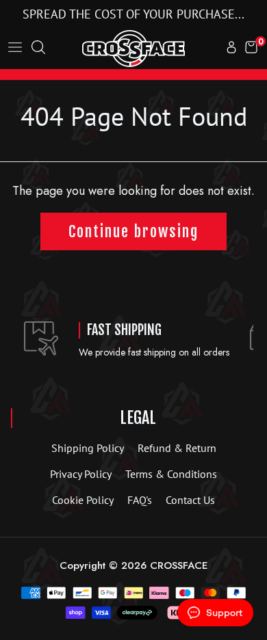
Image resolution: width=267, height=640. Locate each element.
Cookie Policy (83, 500)
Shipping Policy (87, 448)
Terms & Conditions (171, 474)
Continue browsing (133, 231)
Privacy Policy (81, 474)
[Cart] (251, 48)
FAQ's (139, 500)
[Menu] (15, 48)
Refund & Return (177, 448)
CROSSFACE (179, 565)
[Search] (38, 48)
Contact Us (190, 500)
